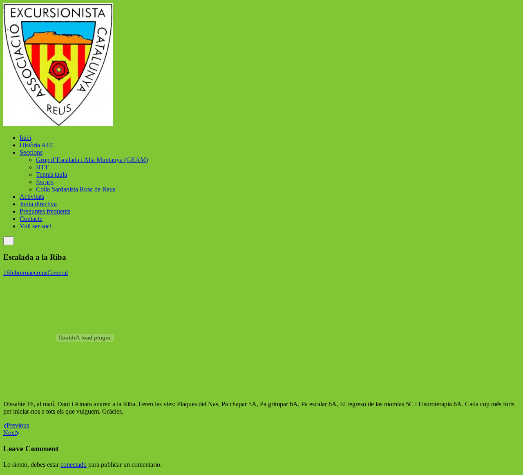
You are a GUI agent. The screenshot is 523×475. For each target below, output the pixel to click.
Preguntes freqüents (45, 211)
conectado (73, 464)
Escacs (45, 181)
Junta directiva (38, 203)
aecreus (37, 272)
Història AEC (37, 145)
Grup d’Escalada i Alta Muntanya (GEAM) (92, 159)
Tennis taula (51, 174)
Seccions (31, 152)
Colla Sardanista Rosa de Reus (75, 189)
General (57, 272)
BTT (42, 167)
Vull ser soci (35, 226)
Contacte (31, 218)
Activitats (32, 196)
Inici (25, 137)
